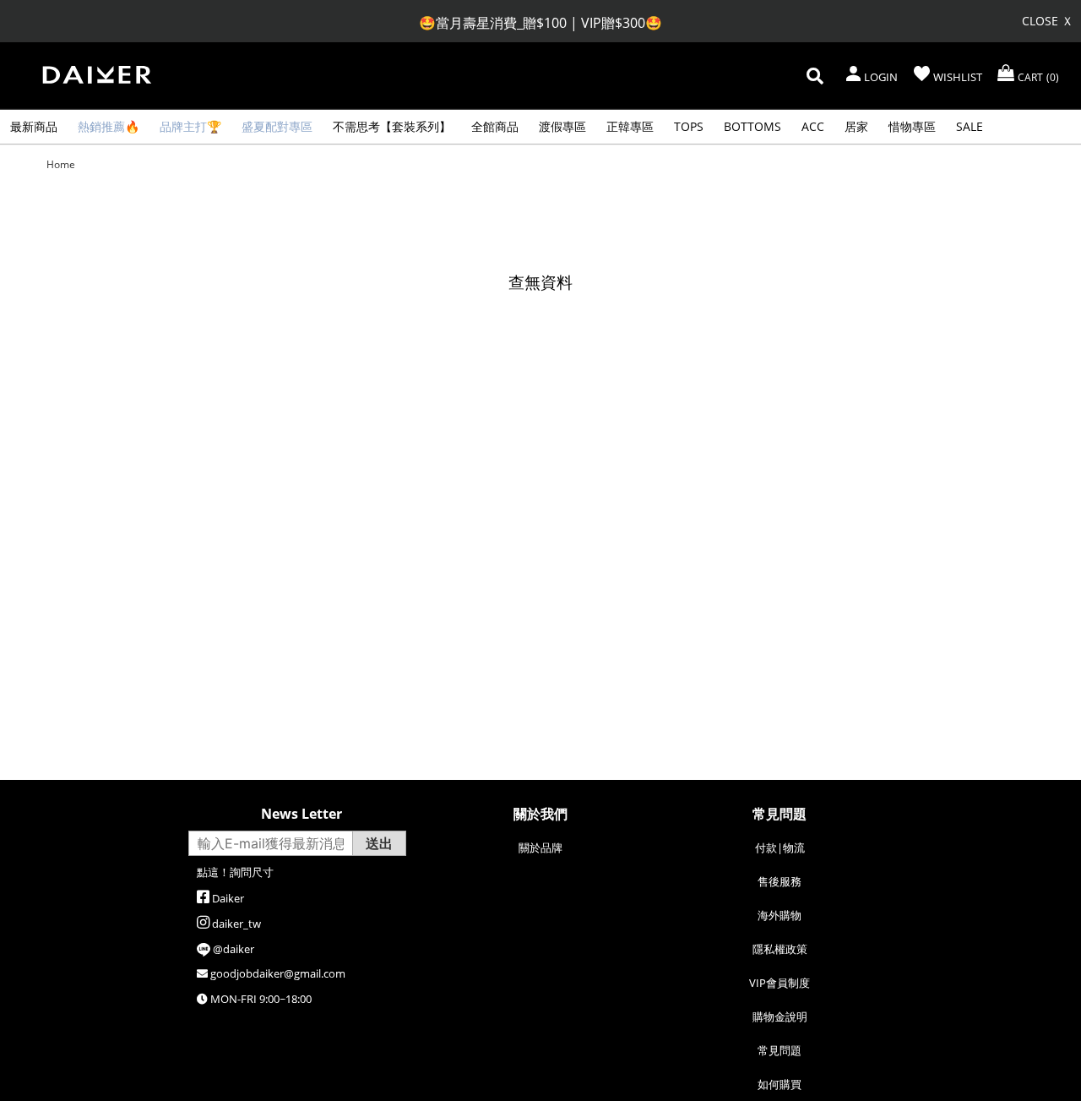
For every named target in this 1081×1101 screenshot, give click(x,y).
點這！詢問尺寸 (235, 872)
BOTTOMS (752, 126)
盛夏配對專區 (277, 126)
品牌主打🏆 (190, 126)
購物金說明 (779, 1016)
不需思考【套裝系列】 (392, 126)
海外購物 (779, 915)
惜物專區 (912, 126)
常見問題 (779, 1050)
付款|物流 (780, 847)
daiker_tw (236, 923)
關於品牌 (540, 847)
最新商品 (33, 126)
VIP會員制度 (779, 982)
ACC (812, 126)
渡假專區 (562, 126)
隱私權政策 (779, 949)
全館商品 (495, 126)
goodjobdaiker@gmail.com (277, 973)
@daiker (233, 949)
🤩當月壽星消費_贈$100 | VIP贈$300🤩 (540, 23)
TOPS (688, 126)
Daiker (228, 898)
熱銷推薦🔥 (108, 126)
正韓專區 (630, 126)
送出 (379, 843)
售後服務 (779, 881)
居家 (856, 126)
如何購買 (779, 1084)
